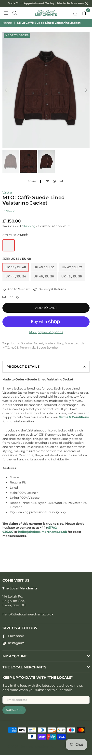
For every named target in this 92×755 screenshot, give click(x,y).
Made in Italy (54, 343)
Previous (6, 90)
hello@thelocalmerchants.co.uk (27, 614)
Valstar (7, 192)
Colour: (15, 235)
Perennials (27, 347)
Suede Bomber (48, 347)
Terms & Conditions (74, 417)
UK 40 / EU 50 (44, 267)
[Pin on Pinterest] (47, 181)
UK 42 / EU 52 (72, 267)
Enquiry (13, 297)
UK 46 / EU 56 (44, 276)
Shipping (28, 226)
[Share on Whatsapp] (54, 181)
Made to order (17, 35)
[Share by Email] (61, 181)
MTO (5, 347)
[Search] (14, 12)
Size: (16, 258)
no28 (14, 347)
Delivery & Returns (52, 289)
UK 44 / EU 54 (15, 276)
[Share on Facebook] (40, 181)
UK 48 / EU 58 (71, 276)
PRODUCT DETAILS (22, 366)
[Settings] (75, 12)
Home (7, 23)
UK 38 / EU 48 (15, 267)
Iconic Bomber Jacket (27, 343)
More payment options (46, 332)
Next (86, 90)
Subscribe (14, 710)
